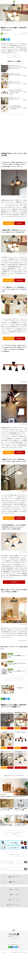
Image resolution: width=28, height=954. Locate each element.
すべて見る (13, 56)
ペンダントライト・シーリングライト (20, 34)
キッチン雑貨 (15, 894)
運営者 (13, 952)
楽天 (10, 728)
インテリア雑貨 (15, 889)
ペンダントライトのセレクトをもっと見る (14, 678)
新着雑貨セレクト (15, 881)
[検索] (25, 862)
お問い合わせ (17, 952)
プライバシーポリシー (23, 952)
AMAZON (3, 728)
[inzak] (14, 2)
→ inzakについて (14, 938)
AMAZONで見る (8, 223)
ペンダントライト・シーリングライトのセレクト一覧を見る (14, 833)
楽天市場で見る (20, 223)
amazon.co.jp (24, 315)
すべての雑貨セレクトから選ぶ (14, 854)
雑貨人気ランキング (15, 876)
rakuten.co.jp (24, 196)
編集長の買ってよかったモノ (15, 904)
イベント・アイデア (15, 899)
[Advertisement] (14, 134)
